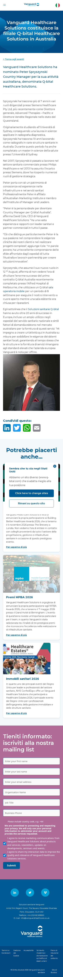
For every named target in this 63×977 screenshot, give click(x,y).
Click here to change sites (31, 493)
